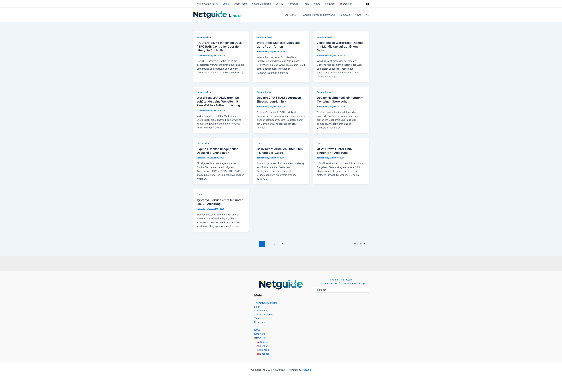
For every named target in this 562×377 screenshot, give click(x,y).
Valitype (306, 369)
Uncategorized (204, 37)
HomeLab (293, 3)
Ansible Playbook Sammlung (319, 14)
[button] (353, 3)
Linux (226, 3)
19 (281, 243)
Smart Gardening (261, 3)
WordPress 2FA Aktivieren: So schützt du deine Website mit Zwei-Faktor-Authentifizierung (218, 101)
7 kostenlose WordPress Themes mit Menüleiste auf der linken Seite (340, 46)
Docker (260, 92)
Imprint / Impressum (341, 279)
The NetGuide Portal (207, 3)
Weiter (359, 243)
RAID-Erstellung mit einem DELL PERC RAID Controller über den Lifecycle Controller (219, 46)
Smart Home (240, 3)
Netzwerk (330, 3)
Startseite (290, 14)
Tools (306, 3)
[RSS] (367, 3)
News (317, 3)
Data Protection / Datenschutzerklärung (343, 283)
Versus (279, 3)
